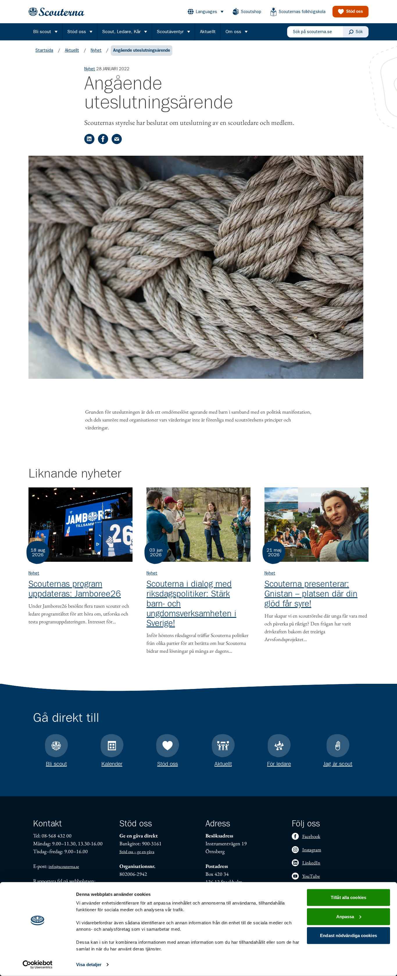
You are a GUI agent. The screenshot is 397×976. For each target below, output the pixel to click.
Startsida (44, 50)
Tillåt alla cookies (348, 897)
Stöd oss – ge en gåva (136, 851)
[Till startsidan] (56, 11)
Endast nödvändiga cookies (348, 935)
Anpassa (345, 916)
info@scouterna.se (64, 866)
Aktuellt (72, 50)
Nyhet (96, 50)
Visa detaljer (88, 964)
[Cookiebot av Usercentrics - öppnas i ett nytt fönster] (37, 964)
